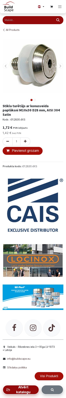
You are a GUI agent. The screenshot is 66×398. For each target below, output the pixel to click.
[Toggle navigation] (59, 6)
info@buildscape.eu (18, 358)
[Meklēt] (58, 20)
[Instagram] (33, 327)
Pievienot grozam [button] (25, 151)
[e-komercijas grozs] (51, 6)
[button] (6, 66)
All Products (13, 29)
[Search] (52, 389)
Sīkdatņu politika (17, 367)
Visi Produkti (49, 376)
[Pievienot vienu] (25, 141)
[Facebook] (14, 327)
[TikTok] (51, 327)
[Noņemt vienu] (8, 141)
